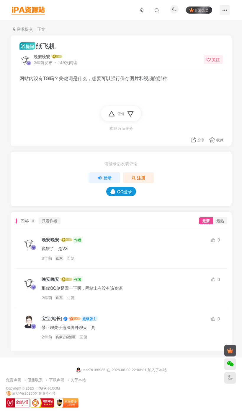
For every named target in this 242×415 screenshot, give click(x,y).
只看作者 (49, 220)
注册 (141, 178)
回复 (70, 258)
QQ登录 (124, 191)
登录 (107, 178)
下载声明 (56, 379)
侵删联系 (35, 379)
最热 (220, 220)
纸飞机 (40, 46)
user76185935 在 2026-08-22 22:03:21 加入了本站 (124, 369)
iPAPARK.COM (48, 388)
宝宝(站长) (52, 318)
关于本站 (78, 379)
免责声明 (13, 379)
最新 (206, 220)
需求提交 (24, 29)
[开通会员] (230, 350)
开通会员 (201, 9)
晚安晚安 (42, 56)
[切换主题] (230, 378)
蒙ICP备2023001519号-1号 (33, 393)
